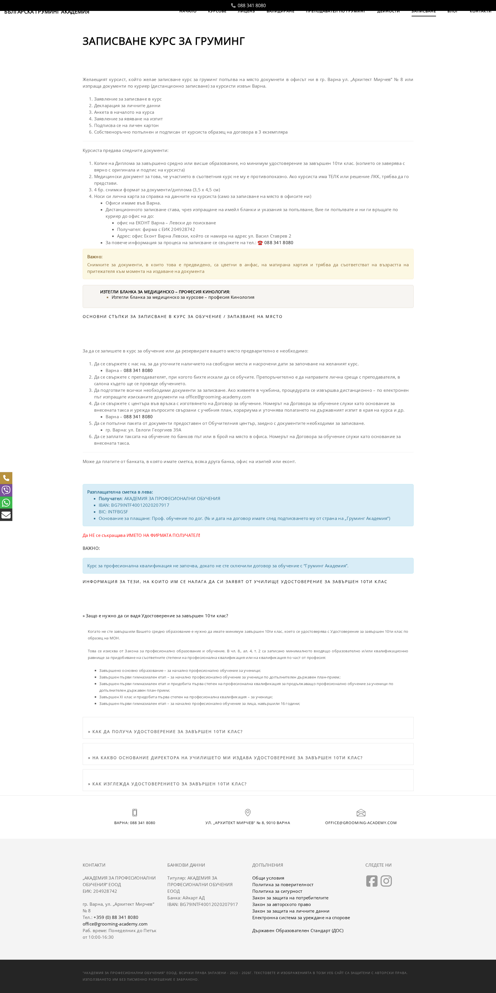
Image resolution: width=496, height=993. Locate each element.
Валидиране (280, 11)
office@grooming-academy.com (361, 822)
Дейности (388, 11)
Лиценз (246, 11)
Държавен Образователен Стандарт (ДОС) (297, 930)
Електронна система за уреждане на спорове (301, 917)
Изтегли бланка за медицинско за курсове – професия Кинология (183, 297)
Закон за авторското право (281, 904)
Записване (424, 11)
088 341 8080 (251, 5)
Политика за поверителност (283, 884)
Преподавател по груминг (336, 11)
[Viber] (6, 490)
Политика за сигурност (277, 891)
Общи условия (268, 878)
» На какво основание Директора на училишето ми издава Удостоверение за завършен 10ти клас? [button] (225, 757)
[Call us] (6, 478)
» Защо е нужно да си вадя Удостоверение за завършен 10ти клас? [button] (155, 615)
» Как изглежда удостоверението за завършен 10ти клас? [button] (167, 783)
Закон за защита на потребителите (290, 898)
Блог (452, 11)
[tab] (248, 730)
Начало (188, 11)
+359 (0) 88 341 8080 (116, 917)
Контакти (481, 11)
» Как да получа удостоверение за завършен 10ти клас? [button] (165, 731)
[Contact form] (6, 515)
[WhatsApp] (6, 503)
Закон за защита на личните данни (291, 911)
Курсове (217, 11)
